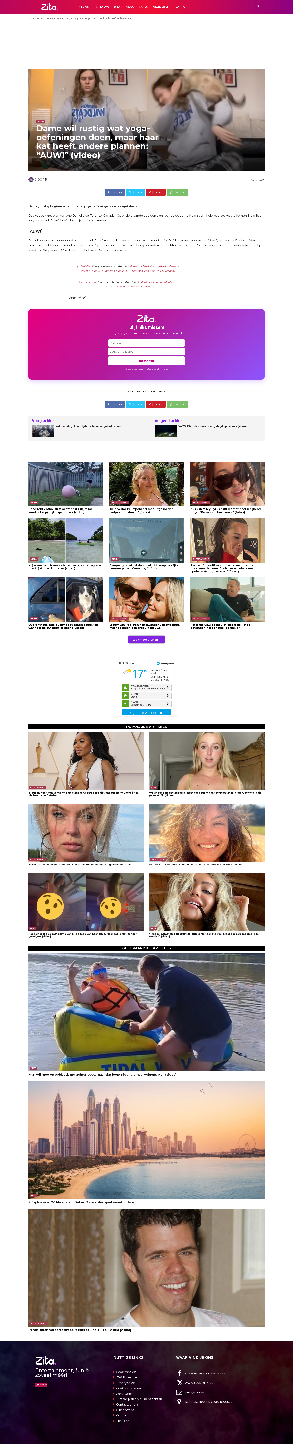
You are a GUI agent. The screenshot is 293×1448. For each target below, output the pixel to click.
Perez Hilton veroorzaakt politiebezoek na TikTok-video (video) (79, 1330)
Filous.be (122, 1421)
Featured (142, 391)
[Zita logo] (49, 6)
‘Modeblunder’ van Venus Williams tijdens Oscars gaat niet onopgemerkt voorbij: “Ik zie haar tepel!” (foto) (83, 794)
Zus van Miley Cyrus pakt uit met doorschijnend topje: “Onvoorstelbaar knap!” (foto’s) (225, 510)
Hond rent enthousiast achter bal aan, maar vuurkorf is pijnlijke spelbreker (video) (60, 510)
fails (130, 391)
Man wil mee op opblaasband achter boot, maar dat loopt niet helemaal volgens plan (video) (102, 1075)
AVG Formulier (127, 1377)
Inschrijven (146, 360)
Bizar (115, 559)
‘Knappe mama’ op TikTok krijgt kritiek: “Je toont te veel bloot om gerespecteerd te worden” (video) (204, 935)
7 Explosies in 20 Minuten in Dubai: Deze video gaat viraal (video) (81, 1202)
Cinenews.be (125, 1410)
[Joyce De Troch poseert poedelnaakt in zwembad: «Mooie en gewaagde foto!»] (86, 833)
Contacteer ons (127, 1404)
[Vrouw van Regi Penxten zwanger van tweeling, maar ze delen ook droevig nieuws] (146, 599)
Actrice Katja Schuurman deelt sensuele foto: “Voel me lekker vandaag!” (196, 864)
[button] (258, 6)
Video (50, 18)
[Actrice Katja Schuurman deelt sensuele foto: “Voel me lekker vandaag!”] (207, 833)
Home (31, 18)
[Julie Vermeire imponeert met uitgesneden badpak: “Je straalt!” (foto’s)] (146, 484)
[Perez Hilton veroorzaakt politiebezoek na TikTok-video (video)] (146, 1268)
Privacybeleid (126, 1383)
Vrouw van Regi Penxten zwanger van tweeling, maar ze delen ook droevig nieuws (144, 626)
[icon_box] (200, 1373)
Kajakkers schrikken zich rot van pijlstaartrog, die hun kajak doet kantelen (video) (64, 567)
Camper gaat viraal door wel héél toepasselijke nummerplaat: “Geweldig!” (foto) (144, 567)
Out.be (121, 1415)
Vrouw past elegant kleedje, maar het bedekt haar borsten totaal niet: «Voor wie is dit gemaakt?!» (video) (205, 794)
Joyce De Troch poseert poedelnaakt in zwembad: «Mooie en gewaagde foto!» (79, 864)
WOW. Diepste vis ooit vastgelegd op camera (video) (212, 426)
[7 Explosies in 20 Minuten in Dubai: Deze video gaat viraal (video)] (146, 1140)
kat (153, 391)
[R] (31, 179)
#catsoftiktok (158, 266)
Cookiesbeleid (126, 1372)
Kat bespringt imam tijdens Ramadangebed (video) (88, 426)
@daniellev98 (85, 266)
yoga (162, 391)
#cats (84, 270)
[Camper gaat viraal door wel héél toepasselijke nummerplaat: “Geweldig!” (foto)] (146, 540)
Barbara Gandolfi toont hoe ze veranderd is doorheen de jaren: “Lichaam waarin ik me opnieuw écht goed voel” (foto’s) (222, 568)
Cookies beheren (128, 1388)
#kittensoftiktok (139, 266)
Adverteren (124, 1394)
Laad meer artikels (145, 639)
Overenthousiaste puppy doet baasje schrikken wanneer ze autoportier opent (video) (63, 626)
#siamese (173, 266)
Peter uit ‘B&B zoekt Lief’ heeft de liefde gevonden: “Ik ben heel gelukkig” (220, 626)
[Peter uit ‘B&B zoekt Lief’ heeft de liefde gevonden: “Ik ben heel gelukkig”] (227, 599)
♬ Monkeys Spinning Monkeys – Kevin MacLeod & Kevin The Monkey (132, 270)
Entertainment (120, 503)
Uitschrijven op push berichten (139, 1399)
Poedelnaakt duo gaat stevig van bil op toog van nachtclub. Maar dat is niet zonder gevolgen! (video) (82, 935)
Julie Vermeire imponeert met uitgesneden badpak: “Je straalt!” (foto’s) (141, 510)
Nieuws (40, 18)
